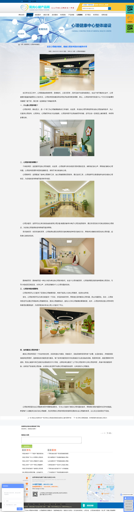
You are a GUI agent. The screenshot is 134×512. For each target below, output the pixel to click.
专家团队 (63, 15)
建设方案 (46, 15)
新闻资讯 (30, 15)
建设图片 (38, 15)
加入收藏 (33, 1)
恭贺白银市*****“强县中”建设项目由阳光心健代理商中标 (33, 453)
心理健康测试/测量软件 (45, 510)
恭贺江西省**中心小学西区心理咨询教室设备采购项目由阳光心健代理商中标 (33, 457)
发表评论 (24, 426)
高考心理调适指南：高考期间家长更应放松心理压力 (92, 418)
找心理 (103, 510)
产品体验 (71, 15)
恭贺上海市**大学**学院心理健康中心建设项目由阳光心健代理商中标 (33, 465)
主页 (22, 44)
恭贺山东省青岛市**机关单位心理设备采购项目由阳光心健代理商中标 (51, 418)
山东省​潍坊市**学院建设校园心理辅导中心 (59, 461)
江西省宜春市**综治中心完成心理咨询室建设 (59, 465)
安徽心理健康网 (110, 510)
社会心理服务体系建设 (31, 510)
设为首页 (25, 1)
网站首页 (21, 15)
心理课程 (79, 15)
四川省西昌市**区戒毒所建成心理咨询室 (59, 457)
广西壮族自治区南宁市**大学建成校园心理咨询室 (59, 468)
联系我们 (96, 15)
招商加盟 (104, 15)
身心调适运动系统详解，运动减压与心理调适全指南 (33, 472)
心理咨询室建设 (35, 44)
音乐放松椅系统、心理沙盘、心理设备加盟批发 (87, 510)
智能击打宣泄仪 (68, 510)
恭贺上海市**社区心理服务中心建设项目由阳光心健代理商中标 (33, 461)
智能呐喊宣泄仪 (58, 510)
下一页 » (109, 433)
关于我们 (88, 15)
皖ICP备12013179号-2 (46, 494)
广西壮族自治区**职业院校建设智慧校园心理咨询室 (59, 453)
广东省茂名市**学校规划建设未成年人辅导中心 (59, 472)
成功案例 (55, 15)
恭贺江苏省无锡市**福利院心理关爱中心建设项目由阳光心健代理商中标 (33, 468)
